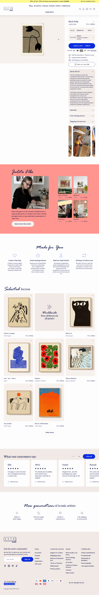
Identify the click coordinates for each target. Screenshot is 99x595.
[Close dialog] (94, 537)
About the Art (75, 72)
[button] (82, 30)
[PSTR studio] (8, 9)
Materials (73, 110)
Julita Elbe (72, 24)
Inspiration (49, 12)
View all (89, 456)
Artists (58, 6)
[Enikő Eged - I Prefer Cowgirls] (18, 312)
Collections (65, 6)
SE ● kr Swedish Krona (88, 1)
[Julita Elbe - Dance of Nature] (65, 185)
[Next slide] (58, 39)
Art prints (37, 6)
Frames (52, 6)
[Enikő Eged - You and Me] (18, 402)
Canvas (45, 6)
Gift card (38, 564)
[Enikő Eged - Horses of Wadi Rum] (49, 402)
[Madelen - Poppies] (49, 357)
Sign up (27, 559)
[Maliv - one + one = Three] (18, 357)
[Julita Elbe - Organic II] (80, 185)
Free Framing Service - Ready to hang (83, 55)
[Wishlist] (90, 9)
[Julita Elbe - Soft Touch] (65, 209)
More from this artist (23, 224)
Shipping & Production (78, 121)
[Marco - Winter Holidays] (80, 357)
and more (93, 50)
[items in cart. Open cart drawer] (93, 9)
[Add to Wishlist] (93, 21)
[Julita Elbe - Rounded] (80, 209)
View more (49, 432)
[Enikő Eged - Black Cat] (80, 312)
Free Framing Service (77, 116)
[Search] (80, 9)
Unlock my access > (73, 585)
